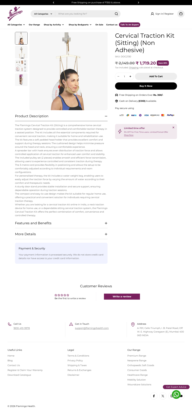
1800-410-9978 (22, 328)
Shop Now (129, 135)
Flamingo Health (25, 406)
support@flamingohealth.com (92, 328)
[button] (53, 2)
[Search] (116, 14)
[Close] (173, 127)
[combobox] (76, 13)
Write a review (122, 296)
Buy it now (146, 86)
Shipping (134, 67)
